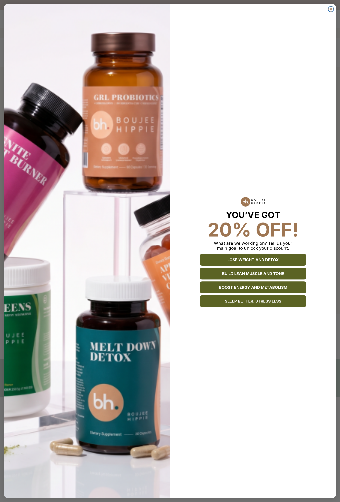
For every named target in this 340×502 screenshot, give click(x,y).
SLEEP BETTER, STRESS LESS (253, 301)
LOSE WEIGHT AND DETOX (253, 259)
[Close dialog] (331, 9)
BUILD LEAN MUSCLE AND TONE (253, 273)
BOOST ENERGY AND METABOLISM (253, 287)
